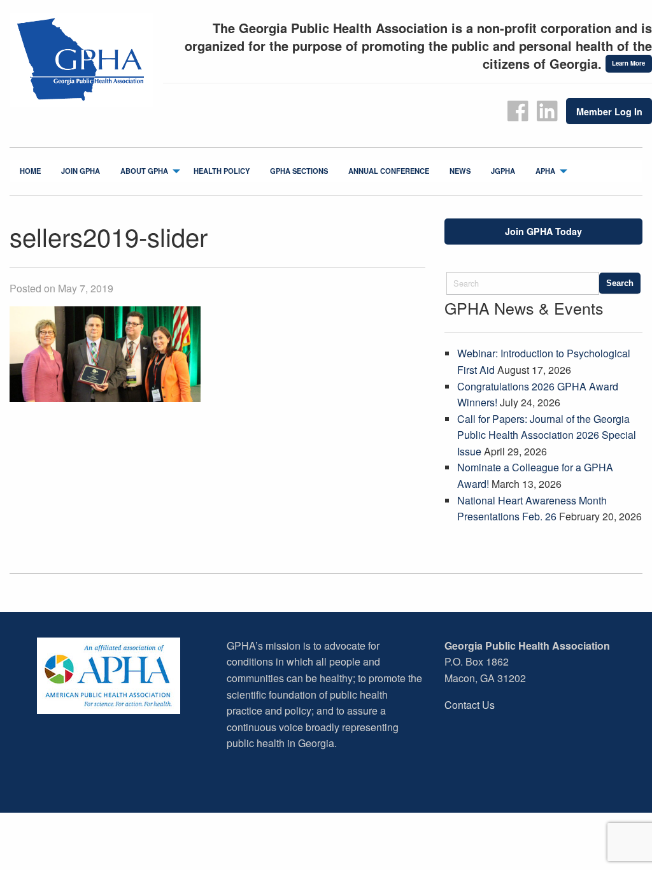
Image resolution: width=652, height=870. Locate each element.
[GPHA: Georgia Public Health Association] (81, 60)
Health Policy (222, 171)
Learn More (628, 63)
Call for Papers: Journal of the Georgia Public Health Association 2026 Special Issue (546, 435)
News (460, 171)
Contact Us (469, 704)
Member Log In (609, 111)
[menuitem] (30, 171)
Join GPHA (80, 171)
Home (30, 171)
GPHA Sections (299, 171)
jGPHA (503, 171)
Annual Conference (388, 171)
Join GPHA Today (543, 231)
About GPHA (144, 171)
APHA (545, 171)
